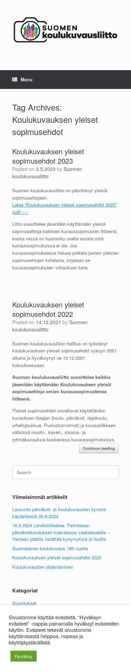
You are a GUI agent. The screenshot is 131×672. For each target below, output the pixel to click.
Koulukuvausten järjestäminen (42, 566)
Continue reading (99, 448)
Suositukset (24, 603)
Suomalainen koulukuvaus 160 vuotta (50, 548)
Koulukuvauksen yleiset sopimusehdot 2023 (48, 156)
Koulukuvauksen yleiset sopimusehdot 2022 (48, 309)
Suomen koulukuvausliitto (47, 172)
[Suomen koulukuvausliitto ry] (65, 30)
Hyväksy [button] (23, 656)
